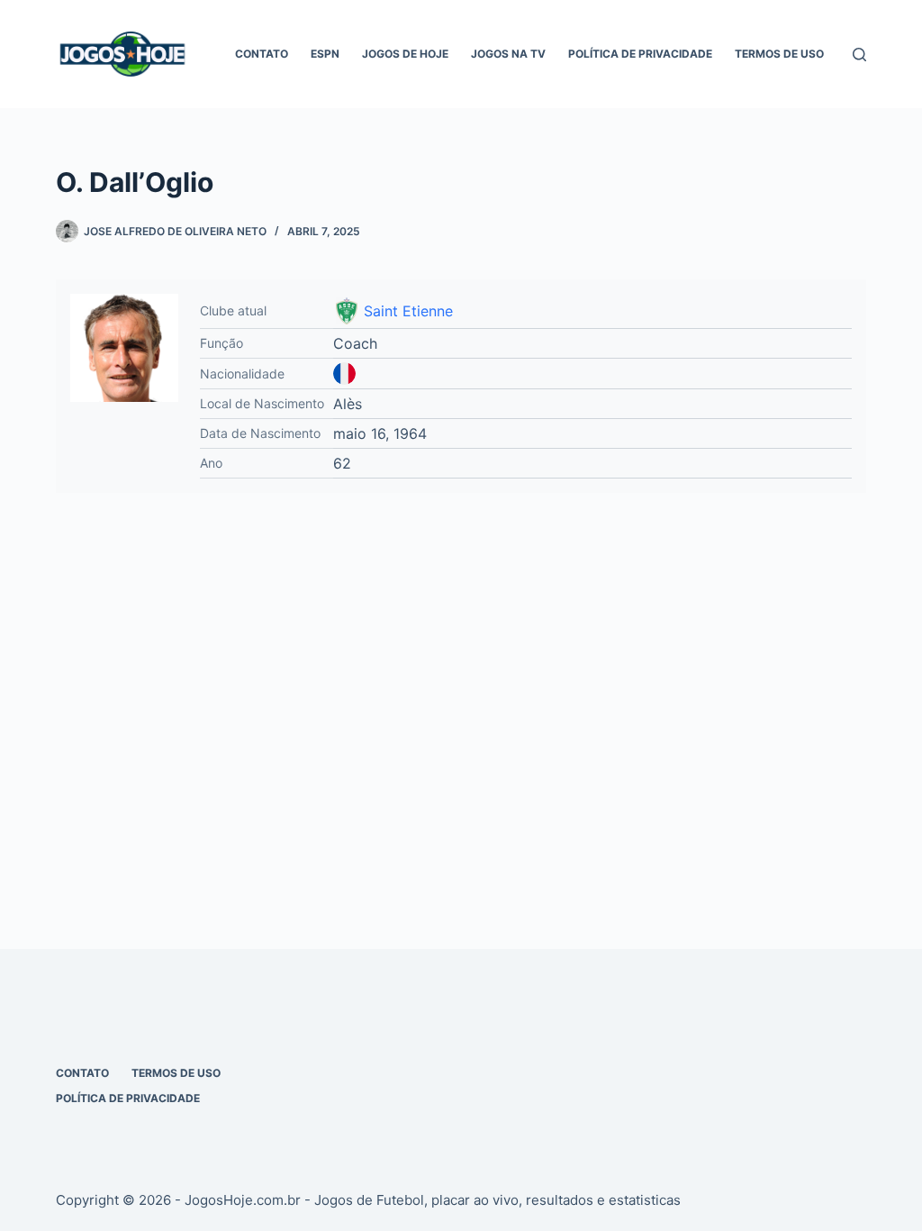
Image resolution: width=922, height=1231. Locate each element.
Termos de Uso (779, 53)
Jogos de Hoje (405, 53)
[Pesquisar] (859, 54)
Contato (261, 53)
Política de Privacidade (640, 53)
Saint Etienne (408, 311)
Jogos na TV (508, 53)
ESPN (325, 53)
